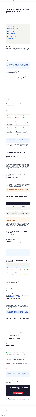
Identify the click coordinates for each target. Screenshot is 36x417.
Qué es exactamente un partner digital (13, 28)
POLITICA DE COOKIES (4, 410)
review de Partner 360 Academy (15, 296)
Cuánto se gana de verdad (11, 33)
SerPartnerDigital (17, 0)
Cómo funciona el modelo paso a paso (12, 31)
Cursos (34, 0)
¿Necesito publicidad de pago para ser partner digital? (14, 332)
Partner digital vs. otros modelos (12, 36)
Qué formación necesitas (11, 38)
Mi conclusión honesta (11, 41)
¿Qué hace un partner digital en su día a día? (13, 335)
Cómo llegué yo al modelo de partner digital (13, 26)
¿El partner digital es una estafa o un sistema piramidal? (14, 329)
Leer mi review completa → (18, 393)
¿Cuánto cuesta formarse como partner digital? (13, 338)
